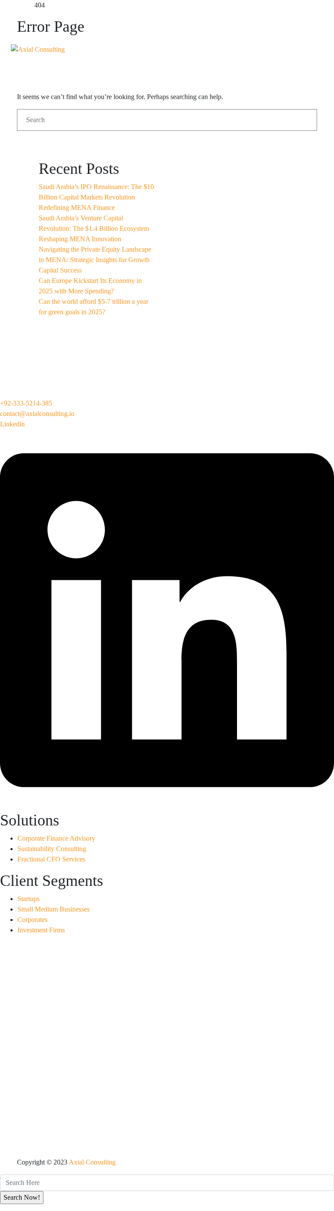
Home (124, 22)
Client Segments (143, 68)
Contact (266, 68)
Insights (211, 68)
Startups (28, 898)
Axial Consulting (92, 1162)
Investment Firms (41, 930)
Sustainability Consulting (51, 848)
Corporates (32, 919)
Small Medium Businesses (53, 909)
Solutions (223, 22)
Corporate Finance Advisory (56, 838)
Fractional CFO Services (51, 859)
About (169, 22)
